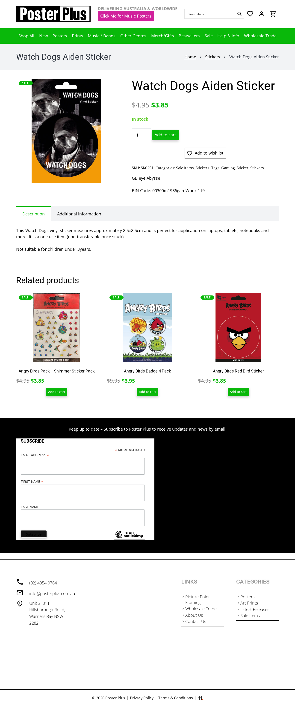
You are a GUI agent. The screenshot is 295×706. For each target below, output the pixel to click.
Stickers (212, 57)
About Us (194, 615)
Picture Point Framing (197, 599)
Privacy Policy (141, 697)
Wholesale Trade (201, 608)
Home (190, 57)
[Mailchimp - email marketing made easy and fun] (129, 538)
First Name (32, 482)
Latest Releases (254, 609)
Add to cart (165, 134)
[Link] (53, 14)
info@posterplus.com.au (52, 593)
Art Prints (249, 603)
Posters (247, 596)
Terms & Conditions (175, 697)
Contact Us (195, 621)
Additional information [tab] (79, 214)
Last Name (30, 507)
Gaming (228, 167)
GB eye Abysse (146, 178)
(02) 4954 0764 (43, 583)
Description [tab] (33, 214)
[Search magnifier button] (239, 14)
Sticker (242, 167)
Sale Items (185, 167)
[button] (107, 87)
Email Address (35, 455)
